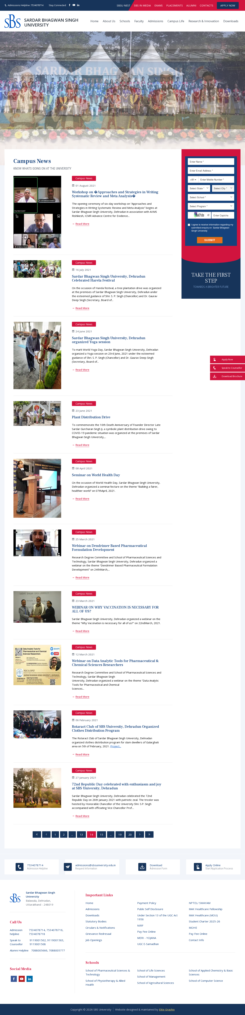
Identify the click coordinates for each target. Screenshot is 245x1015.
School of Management (151, 976)
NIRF (140, 925)
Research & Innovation (204, 21)
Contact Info (196, 940)
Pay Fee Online (146, 931)
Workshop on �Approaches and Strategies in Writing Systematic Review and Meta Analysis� (115, 194)
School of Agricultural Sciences (155, 983)
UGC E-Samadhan (148, 944)
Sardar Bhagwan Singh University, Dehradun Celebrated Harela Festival (108, 278)
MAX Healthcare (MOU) (203, 915)
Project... (115, 746)
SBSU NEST (123, 5)
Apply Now (227, 5)
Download (158, 867)
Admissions (155, 21)
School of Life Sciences (151, 970)
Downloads (230, 21)
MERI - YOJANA (146, 938)
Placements (174, 5)
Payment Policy (146, 903)
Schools (125, 21)
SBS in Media (142, 5)
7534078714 (37, 5)
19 (120, 834)
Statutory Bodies (96, 921)
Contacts (206, 5)
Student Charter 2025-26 (204, 921)
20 (130, 834)
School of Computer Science (206, 980)
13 (81, 834)
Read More (82, 223)
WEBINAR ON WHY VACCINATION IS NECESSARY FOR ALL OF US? (115, 609)
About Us (109, 21)
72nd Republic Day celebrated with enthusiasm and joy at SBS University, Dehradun (116, 786)
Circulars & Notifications (100, 927)
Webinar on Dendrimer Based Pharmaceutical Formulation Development (109, 547)
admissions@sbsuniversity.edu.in (95, 867)
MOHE (193, 927)
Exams (158, 5)
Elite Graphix (167, 1009)
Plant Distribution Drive (91, 417)
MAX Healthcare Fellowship (205, 909)
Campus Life (176, 21)
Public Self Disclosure (150, 909)
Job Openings (94, 940)
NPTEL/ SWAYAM (199, 903)
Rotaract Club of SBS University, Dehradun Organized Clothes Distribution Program (115, 728)
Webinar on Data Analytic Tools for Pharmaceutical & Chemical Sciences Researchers (115, 663)
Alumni (191, 5)
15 (101, 834)
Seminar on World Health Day (96, 475)
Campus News (84, 178)
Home (94, 21)
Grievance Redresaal (98, 933)
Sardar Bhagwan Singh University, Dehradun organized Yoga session (108, 340)
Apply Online (219, 867)
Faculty (139, 21)
